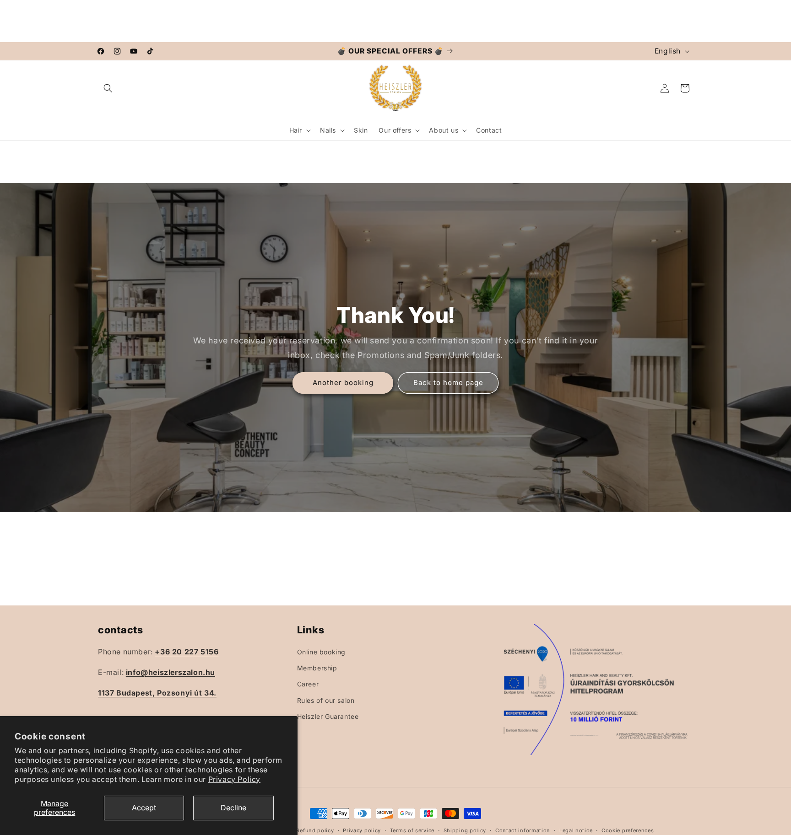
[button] (108, 88)
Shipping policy (465, 830)
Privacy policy (362, 830)
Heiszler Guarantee (328, 716)
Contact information (522, 830)
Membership (317, 668)
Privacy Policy (234, 779)
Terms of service (412, 830)
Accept (144, 807)
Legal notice (575, 830)
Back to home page (448, 382)
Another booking (343, 382)
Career (308, 684)
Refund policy (315, 830)
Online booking (321, 651)
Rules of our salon (326, 700)
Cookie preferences (627, 830)
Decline (233, 807)
